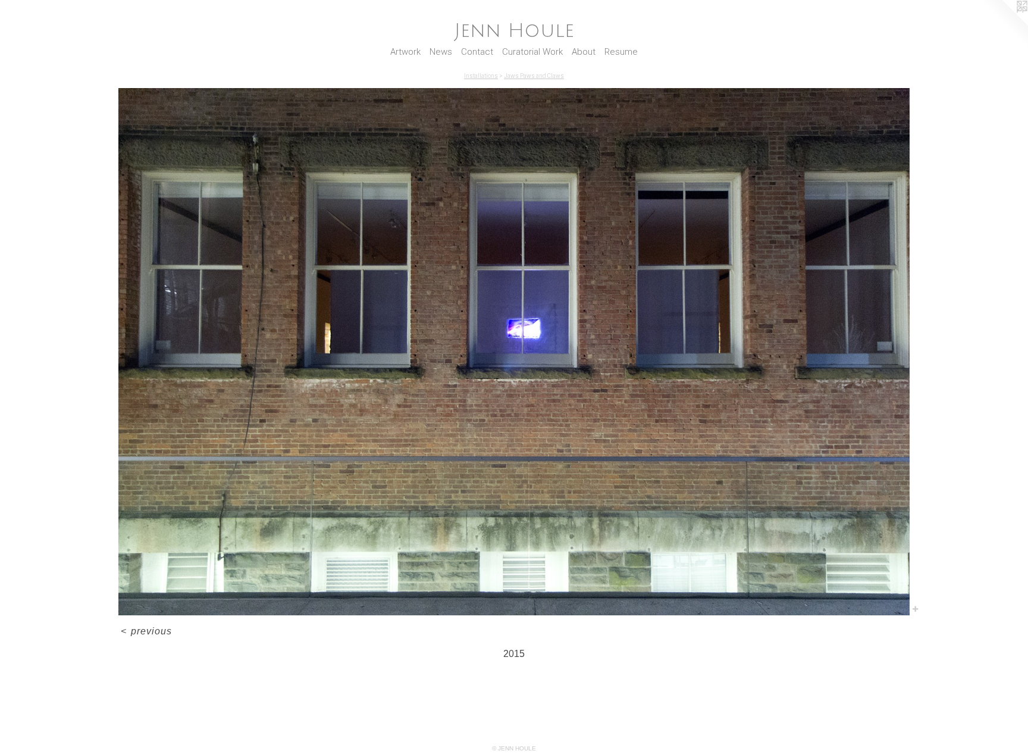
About (584, 51)
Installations (481, 76)
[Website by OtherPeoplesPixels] (1004, 24)
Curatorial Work (532, 51)
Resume (621, 51)
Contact (477, 51)
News (441, 51)
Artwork (405, 51)
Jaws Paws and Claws (534, 76)
